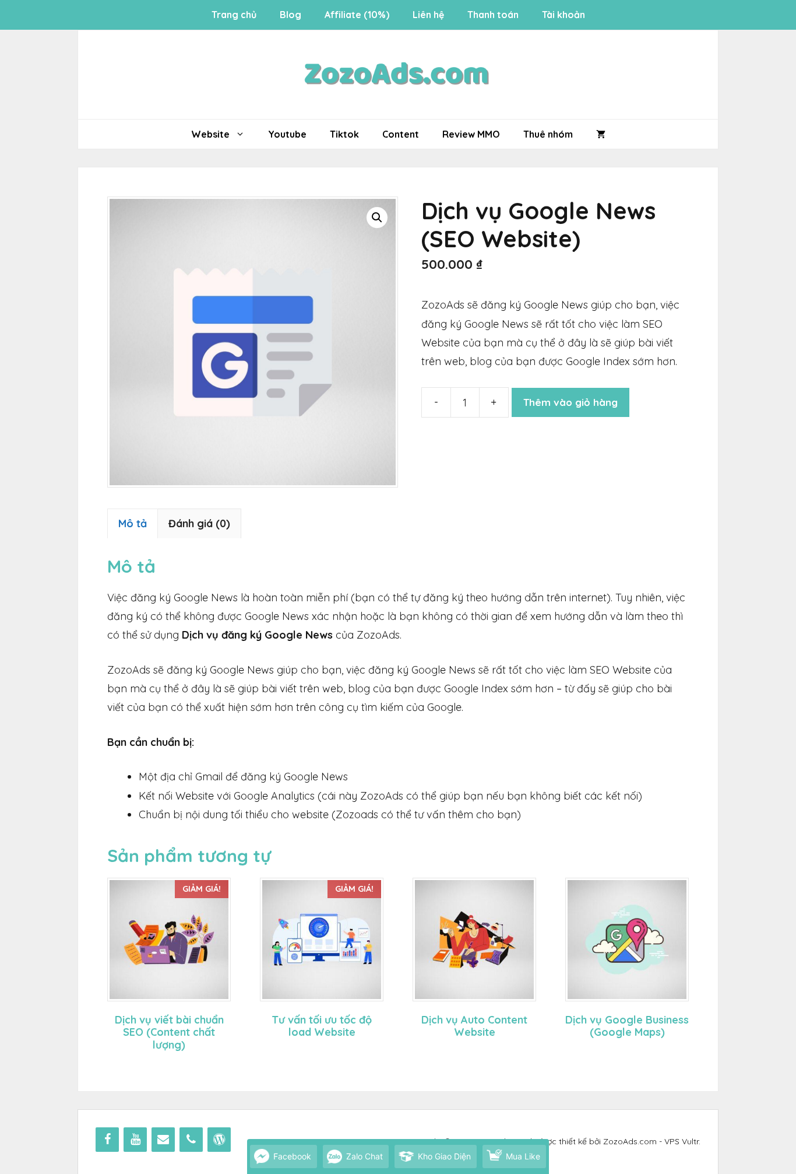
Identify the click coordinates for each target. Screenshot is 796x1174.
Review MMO (471, 134)
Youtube (287, 134)
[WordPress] (219, 1139)
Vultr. (691, 1141)
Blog (290, 14)
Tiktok (344, 134)
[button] (377, 217)
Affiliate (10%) (357, 14)
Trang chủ (234, 14)
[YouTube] (135, 1139)
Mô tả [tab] (132, 523)
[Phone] (191, 1139)
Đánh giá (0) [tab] (199, 523)
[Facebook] (107, 1139)
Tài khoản (563, 14)
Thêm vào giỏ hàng (570, 402)
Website (210, 134)
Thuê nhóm (548, 134)
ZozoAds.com (630, 1141)
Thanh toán (493, 14)
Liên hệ (428, 14)
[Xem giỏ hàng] (600, 134)
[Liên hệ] (163, 1139)
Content (400, 134)
